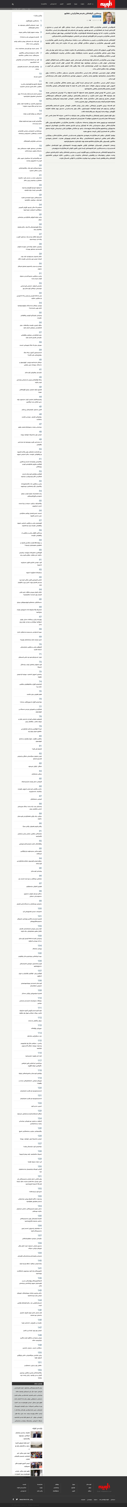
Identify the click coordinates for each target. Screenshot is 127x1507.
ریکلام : (26, 1500)
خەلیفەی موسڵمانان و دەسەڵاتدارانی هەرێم (29, 904)
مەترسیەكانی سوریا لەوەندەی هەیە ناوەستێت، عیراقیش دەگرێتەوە (31, 199)
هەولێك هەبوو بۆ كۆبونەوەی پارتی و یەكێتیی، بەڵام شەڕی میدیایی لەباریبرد (31, 85)
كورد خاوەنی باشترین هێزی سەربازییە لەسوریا (31, 563)
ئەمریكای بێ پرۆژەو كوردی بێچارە (32, 114)
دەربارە (29, 9)
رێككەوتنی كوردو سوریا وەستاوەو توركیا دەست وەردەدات (30, 122)
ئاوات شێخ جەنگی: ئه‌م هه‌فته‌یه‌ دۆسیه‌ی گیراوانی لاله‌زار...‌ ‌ (22, 1456)
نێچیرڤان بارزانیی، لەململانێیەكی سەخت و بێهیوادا (30, 1082)
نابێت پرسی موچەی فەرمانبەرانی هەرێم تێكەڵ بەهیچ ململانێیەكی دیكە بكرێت (31, 930)
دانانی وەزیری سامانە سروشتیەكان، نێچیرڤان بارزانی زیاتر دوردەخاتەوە (29, 1294)
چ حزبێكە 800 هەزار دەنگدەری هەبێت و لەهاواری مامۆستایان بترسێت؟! (31, 544)
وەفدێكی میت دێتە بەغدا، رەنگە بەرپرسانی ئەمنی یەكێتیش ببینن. (30, 807)
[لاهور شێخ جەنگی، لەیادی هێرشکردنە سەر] (36, 1473)
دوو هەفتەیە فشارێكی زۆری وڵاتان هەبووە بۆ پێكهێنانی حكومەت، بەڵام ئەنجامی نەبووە (29, 453)
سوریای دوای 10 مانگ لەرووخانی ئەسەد (31, 345)
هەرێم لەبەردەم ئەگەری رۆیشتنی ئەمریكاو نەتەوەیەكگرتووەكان (29, 920)
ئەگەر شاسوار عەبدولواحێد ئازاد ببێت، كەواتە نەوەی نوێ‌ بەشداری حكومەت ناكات (30, 258)
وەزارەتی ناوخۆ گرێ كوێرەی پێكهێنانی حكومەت (31, 316)
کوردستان (88, 1484)
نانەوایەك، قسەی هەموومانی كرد (32, 912)
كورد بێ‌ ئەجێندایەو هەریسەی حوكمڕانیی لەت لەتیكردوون (27, 61)
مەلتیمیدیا (39, 1484)
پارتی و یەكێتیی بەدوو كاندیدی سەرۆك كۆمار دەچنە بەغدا (31, 277)
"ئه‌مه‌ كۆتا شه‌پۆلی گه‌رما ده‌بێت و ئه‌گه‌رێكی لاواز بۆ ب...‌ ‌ (22, 1446)
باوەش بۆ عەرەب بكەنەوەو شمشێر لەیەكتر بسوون (30, 267)
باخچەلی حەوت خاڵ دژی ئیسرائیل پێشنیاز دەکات (29, 1392)
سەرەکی (113, 1500)
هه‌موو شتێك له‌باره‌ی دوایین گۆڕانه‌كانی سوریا (30, 391)
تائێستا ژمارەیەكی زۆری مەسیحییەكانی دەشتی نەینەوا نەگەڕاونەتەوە (31, 1220)
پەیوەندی (24, 9)
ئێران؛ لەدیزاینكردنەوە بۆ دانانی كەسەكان (30, 657)
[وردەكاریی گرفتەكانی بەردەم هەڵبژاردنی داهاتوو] (109, 18)
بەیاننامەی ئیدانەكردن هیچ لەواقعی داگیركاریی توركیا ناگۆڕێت (32, 1064)
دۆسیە (24, 1484)
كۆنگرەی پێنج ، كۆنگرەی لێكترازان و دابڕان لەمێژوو (30, 975)
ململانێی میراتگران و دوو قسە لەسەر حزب (30, 879)
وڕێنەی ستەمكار (37, 949)
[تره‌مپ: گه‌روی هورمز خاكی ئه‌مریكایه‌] (36, 1465)
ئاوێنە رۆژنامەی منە (16, 9)
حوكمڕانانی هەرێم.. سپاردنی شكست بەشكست (32, 418)
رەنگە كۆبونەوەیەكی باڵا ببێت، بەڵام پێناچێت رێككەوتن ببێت (29, 228)
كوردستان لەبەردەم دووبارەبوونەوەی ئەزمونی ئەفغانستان (31, 984)
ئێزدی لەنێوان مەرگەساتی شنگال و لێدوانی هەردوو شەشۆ (29, 757)
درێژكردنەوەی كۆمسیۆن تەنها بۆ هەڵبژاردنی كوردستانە (29, 862)
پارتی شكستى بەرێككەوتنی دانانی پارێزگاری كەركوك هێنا (29, 1356)
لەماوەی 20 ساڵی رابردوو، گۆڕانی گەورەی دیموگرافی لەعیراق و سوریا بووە (30, 208)
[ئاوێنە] (106, 4)
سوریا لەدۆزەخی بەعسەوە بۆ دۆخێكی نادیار (29, 632)
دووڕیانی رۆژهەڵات (36, 1028)
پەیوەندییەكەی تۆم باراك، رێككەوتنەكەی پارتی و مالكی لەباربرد (30, 169)
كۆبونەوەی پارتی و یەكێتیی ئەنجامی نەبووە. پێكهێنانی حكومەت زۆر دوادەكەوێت (29, 524)
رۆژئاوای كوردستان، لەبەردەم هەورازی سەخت (28, 68)
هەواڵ (89, 4)
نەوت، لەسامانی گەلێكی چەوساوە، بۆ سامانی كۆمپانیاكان (28, 26)
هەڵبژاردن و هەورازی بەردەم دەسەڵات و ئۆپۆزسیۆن (30, 710)
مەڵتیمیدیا (44, 4)
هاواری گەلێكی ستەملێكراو (34, 886)
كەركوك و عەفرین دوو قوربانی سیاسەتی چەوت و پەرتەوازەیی (30, 1122)
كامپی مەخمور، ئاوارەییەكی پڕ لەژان (32, 410)
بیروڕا (75, 4)
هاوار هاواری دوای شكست (34, 694)
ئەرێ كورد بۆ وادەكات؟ (35, 1192)
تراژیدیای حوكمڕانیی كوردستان (33, 373)
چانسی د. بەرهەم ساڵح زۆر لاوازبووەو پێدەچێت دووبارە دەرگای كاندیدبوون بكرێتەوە (31, 1045)
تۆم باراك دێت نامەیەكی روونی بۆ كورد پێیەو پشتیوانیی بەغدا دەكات (26, 42)
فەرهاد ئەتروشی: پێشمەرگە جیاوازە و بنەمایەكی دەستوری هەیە (24, 1421)
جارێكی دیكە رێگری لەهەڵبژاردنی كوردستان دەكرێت (30, 817)
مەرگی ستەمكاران (37, 774)
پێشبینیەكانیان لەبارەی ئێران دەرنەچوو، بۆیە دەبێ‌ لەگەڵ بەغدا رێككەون (29, 401)
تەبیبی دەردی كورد (36, 1106)
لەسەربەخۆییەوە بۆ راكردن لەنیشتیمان (31, 1091)
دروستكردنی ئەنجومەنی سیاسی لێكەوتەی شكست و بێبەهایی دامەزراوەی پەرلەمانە (30, 132)
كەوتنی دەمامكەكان (36, 799)
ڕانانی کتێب (39, 1491)
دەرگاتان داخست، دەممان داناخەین (32, 1348)
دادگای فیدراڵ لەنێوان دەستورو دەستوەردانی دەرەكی (33, 895)
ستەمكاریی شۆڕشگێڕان (32, 21)
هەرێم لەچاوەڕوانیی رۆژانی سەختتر (32, 993)
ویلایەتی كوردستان (36, 871)
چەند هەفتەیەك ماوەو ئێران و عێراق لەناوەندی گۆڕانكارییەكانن (31, 495)
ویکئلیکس (56, 1488)
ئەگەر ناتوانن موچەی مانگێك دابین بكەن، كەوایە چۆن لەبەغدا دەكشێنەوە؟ (30, 593)
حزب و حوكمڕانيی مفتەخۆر (34, 1036)
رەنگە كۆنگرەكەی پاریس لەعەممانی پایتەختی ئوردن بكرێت (29, 381)
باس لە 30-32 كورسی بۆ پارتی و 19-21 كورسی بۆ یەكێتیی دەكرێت (29, 297)
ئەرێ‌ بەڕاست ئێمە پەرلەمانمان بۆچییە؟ (31, 640)
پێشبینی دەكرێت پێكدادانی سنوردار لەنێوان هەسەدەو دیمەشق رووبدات (29, 248)
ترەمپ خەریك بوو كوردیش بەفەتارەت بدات (27, 49)
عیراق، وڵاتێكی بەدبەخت (35, 1021)
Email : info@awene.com (104, 1491)
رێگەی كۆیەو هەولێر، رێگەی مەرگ (32, 826)
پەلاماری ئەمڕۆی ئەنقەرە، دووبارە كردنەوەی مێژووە (29, 675)
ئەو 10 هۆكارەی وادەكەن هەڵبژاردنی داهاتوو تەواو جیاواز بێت (31, 730)
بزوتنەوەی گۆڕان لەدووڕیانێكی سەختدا (31, 702)
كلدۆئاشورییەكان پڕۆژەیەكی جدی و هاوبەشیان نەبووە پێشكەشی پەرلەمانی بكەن (30, 1283)
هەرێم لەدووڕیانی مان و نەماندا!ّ (29, 37)
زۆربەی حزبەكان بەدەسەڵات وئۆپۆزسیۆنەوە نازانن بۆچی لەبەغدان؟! (30, 307)
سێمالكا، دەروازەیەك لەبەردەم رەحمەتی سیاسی (30, 1002)
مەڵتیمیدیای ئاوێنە (21, 1488)
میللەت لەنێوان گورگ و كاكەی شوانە (29, 32)
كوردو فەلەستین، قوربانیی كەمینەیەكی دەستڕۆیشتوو (31, 965)
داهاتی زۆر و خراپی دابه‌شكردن (33, 1365)
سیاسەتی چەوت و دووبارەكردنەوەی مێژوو (30, 427)
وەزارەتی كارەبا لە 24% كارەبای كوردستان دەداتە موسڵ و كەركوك (30, 940)
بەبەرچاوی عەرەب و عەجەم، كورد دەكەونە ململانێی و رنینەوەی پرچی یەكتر (30, 179)
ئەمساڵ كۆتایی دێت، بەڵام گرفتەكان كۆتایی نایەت (29, 1304)
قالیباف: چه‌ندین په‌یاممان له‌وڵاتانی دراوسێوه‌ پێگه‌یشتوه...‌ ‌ (23, 1436)
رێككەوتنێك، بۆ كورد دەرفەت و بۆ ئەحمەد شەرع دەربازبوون (30, 505)
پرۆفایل (57, 1484)
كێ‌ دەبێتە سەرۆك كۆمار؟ (35, 1162)
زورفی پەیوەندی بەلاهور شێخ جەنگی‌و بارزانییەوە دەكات (31, 1339)
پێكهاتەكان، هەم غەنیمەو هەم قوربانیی (30, 844)
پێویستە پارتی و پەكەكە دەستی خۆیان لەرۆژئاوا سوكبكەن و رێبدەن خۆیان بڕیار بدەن (31, 622)
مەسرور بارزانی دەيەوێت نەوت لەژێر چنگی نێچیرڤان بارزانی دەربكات (30, 1247)
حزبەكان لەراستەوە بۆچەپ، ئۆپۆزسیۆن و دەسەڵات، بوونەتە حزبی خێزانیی (30, 363)
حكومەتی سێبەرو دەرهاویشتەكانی (32, 1239)
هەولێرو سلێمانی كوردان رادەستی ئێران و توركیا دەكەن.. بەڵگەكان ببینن (30, 720)
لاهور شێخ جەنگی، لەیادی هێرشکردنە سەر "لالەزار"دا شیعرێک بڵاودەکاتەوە (21, 1403)
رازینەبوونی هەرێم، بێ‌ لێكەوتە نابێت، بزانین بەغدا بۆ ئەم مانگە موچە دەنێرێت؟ (29, 105)
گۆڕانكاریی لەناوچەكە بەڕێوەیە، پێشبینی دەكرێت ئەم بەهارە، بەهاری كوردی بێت (30, 554)
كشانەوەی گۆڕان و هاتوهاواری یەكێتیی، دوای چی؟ (30, 685)
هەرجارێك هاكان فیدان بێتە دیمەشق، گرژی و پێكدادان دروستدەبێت (29, 238)
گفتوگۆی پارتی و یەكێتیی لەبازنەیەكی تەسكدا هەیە (31, 648)
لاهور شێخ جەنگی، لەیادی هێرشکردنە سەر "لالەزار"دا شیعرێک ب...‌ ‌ (22, 1474)
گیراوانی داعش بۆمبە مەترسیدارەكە (32, 782)
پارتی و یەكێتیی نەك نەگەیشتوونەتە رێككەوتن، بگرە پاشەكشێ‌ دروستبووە (31, 485)
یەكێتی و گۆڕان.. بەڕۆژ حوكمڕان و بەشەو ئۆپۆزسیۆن (30, 740)
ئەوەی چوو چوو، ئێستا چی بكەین (32, 1331)
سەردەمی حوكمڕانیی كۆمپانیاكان (33, 141)
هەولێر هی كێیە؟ (37, 749)
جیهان (89, 1491)
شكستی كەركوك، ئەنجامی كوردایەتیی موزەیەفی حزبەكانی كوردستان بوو (31, 287)
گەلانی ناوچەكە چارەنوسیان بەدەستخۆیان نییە (30, 1170)
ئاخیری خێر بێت (38, 77)
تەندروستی (53, 4)
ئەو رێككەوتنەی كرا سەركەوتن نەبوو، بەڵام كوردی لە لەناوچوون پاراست (30, 159)
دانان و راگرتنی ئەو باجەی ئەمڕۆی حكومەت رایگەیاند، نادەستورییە (30, 790)
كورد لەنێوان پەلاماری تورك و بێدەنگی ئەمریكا (31, 666)
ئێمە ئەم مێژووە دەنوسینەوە (33, 1056)
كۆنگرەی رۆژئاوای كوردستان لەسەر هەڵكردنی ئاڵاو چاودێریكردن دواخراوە (31, 475)
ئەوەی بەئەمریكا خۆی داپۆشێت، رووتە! (31, 1139)
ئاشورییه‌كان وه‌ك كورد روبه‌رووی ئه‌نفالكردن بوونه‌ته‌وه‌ (29, 1272)
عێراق (90, 1488)
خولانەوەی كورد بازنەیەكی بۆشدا (32, 1147)
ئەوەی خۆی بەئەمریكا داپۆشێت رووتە (31, 435)
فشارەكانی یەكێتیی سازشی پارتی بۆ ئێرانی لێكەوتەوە (30, 835)
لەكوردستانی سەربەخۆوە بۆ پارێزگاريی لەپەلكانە (31, 852)
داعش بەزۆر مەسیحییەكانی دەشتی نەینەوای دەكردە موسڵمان (29, 1210)
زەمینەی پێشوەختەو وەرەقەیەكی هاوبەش (30, 1256)
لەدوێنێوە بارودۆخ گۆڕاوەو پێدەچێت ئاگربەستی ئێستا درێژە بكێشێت (32, 189)
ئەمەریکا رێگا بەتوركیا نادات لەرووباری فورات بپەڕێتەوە (29, 611)
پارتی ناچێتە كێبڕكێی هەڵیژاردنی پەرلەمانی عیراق (30, 218)
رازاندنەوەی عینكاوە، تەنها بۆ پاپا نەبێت (31, 1264)
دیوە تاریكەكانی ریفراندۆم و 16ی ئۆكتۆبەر (30, 956)
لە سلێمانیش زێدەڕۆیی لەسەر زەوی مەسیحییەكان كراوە (32, 1229)
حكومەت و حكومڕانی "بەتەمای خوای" (31, 1323)
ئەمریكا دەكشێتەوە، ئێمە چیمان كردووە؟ (30, 1154)
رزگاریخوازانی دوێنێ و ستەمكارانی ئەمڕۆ (30, 1131)
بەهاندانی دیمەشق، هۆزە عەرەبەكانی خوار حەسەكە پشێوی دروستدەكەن (30, 149)
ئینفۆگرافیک (56, 1491)
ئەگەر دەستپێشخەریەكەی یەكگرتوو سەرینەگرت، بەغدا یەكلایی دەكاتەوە (29, 54)
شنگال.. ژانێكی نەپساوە (35, 766)
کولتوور (69, 4)
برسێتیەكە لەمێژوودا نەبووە (34, 573)
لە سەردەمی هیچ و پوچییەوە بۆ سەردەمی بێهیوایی (30, 443)
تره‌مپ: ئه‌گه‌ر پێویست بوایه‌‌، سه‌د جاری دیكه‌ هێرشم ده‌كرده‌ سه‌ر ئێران (22, 1414)
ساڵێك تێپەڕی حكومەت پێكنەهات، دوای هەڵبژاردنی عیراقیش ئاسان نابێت (31, 326)
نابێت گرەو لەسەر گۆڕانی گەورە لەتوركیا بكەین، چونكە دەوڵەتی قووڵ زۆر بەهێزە (30, 1012)
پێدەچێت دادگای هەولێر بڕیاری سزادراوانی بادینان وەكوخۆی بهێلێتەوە (30, 1200)
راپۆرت (82, 4)
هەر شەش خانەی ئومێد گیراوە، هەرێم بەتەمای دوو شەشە (31, 1314)
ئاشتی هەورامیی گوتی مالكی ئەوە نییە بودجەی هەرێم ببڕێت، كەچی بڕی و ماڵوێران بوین (30, 582)
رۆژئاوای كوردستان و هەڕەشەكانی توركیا (30, 1073)
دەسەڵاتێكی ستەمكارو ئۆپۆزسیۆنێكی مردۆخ (29, 602)
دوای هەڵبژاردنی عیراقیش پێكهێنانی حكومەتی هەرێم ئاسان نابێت (31, 336)
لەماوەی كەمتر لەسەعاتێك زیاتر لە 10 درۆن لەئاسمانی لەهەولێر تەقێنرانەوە (30, 95)
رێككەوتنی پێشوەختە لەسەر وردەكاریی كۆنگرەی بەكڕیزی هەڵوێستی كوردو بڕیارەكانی (31, 464)
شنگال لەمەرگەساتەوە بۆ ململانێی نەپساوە (29, 1114)
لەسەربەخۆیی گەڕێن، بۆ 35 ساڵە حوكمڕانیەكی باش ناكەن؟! (33, 354)
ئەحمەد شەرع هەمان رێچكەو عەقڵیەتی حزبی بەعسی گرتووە (31, 514)
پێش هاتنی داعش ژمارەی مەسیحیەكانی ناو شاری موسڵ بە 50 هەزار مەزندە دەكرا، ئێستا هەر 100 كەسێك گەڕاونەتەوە (29, 1181)
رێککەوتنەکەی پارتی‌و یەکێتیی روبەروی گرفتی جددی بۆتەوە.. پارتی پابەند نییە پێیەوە (31, 1375)
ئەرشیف (83, 1500)
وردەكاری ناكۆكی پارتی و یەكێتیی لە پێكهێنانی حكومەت (32, 534)
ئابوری (61, 4)
